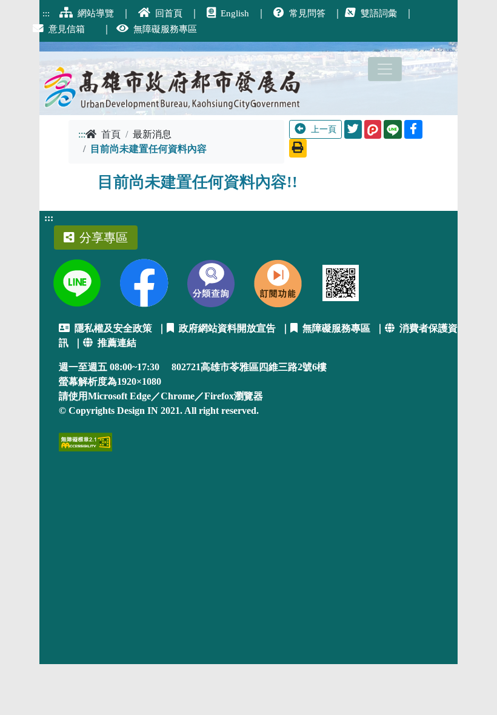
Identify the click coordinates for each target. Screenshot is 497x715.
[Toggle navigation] (385, 69)
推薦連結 (117, 343)
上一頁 (323, 129)
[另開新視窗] (372, 129)
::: (81, 134)
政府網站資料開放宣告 (227, 328)
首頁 (111, 134)
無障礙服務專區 (336, 328)
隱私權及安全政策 (113, 328)
